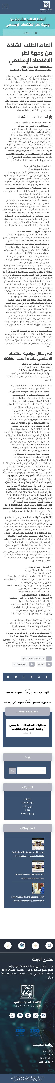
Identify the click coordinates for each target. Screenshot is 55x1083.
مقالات (41, 664)
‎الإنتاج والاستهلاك (20, 664)
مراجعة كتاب (27, 802)
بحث (12, 770)
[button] (5, 6)
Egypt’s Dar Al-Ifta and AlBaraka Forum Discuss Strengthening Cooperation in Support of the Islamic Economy (27, 900)
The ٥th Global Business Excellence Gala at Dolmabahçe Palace (29, 876)
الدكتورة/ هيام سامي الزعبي (33, 658)
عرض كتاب (27, 806)
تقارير (27, 810)
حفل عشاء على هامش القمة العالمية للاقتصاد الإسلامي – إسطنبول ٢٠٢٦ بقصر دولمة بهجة (28, 855)
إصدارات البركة (27, 813)
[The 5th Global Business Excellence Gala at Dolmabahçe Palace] (38, 866)
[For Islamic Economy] (46, 6)
